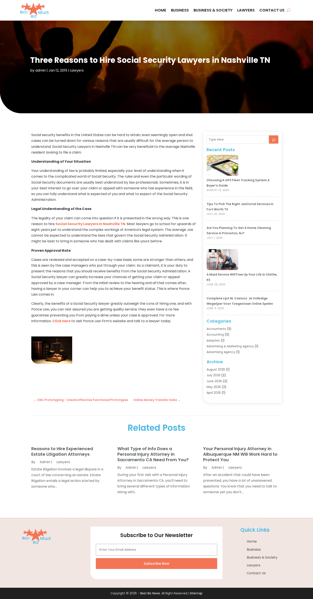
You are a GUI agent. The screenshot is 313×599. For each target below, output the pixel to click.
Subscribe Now (156, 563)
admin (40, 70)
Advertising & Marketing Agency (230, 346)
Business (180, 10)
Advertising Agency (221, 352)
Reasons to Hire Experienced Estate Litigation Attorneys (62, 451)
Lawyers (246, 10)
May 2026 (214, 387)
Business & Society (213, 10)
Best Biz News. (150, 593)
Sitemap (196, 593)
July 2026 (213, 375)
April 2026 (214, 393)
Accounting (215, 334)
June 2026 (214, 381)
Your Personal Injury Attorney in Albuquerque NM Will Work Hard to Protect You (240, 454)
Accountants (216, 329)
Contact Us (271, 10)
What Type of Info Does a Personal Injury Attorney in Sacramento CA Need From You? (153, 454)
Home (160, 10)
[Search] (274, 139)
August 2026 (216, 369)
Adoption (213, 340)
